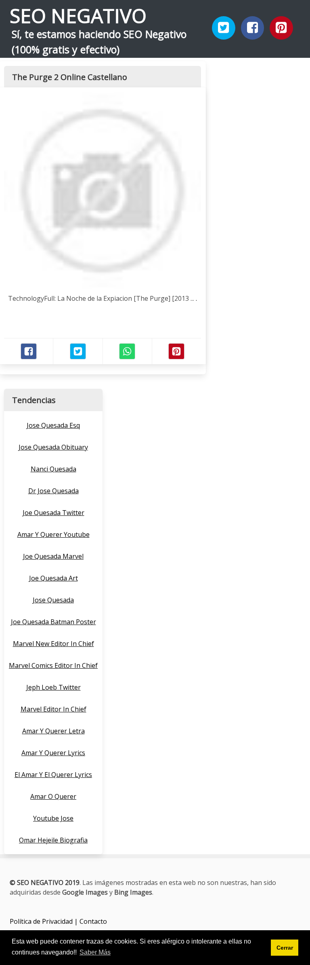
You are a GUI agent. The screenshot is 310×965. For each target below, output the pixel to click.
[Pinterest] (281, 28)
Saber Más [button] (95, 952)
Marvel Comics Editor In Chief (53, 665)
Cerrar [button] (284, 947)
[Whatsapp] (127, 351)
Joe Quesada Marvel (53, 556)
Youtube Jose (53, 818)
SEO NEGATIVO (78, 15)
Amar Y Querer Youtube (53, 534)
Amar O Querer (53, 796)
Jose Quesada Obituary (53, 447)
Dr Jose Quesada (53, 490)
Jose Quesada (53, 599)
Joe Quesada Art (53, 578)
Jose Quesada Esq (53, 425)
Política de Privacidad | (45, 921)
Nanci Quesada (53, 469)
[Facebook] (252, 28)
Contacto (93, 921)
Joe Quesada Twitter (53, 512)
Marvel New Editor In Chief (53, 643)
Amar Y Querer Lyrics (53, 752)
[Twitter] (223, 28)
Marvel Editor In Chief (53, 709)
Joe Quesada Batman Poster (53, 621)
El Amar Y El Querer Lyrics (53, 774)
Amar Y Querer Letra (53, 730)
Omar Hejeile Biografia (53, 840)
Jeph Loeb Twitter (53, 687)
